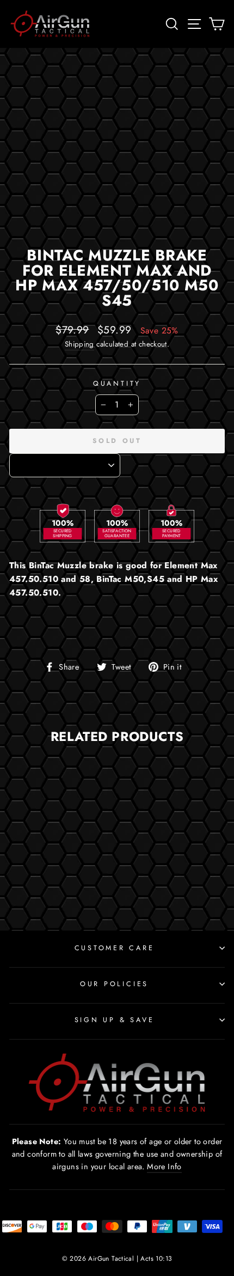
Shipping (79, 344)
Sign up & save (115, 1020)
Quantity (117, 383)
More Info (164, 1166)
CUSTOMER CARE (115, 948)
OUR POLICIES (114, 984)
